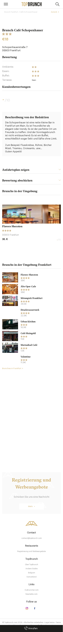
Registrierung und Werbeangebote (31, 551)
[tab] (31, 170)
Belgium (31, 573)
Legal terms (49, 622)
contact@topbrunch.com (31, 538)
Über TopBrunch (31, 564)
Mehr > (31, 506)
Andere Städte (31, 569)
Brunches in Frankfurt (11, 368)
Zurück (54, 12)
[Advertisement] (31, 416)
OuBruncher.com (32, 590)
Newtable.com (31, 594)
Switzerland (31, 577)
